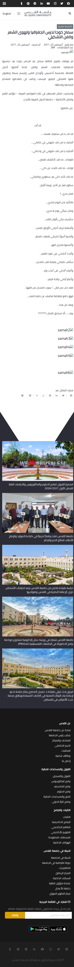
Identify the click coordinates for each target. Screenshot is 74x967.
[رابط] (38, 14)
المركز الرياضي (62, 873)
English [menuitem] (7, 13)
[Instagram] (55, 3)
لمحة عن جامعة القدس (57, 730)
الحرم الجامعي (62, 745)
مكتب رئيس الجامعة (59, 735)
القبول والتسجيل (61, 776)
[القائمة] (18, 14)
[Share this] (70, 395)
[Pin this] (50, 395)
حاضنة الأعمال (62, 888)
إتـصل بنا (66, 760)
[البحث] (69, 13)
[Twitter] (62, 3)
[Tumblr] (21, 3)
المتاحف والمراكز (61, 740)
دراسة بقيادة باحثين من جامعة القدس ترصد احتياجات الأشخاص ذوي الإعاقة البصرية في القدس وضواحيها (39, 589)
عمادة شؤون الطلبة (59, 883)
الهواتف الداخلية (61, 842)
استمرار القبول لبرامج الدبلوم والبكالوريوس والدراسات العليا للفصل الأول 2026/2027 (41, 486)
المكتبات (65, 750)
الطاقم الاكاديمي (60, 827)
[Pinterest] (28, 3)
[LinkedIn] (41, 3)
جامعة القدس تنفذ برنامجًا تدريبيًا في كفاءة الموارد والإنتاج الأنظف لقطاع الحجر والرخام (41, 538)
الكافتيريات (64, 867)
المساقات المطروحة (59, 837)
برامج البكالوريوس (60, 781)
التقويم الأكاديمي (60, 832)
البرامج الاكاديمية (61, 822)
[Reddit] (35, 3)
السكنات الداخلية (61, 878)
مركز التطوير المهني (59, 893)
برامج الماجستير (62, 786)
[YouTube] (48, 3)
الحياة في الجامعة (60, 857)
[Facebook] (68, 3)
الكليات (66, 816)
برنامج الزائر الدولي (61, 801)
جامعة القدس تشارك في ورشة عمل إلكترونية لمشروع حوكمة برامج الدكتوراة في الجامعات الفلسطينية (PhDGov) (38, 641)
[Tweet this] (63, 395)
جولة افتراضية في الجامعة (56, 862)
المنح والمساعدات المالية (56, 796)
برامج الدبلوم (63, 791)
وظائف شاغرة (62, 755)
